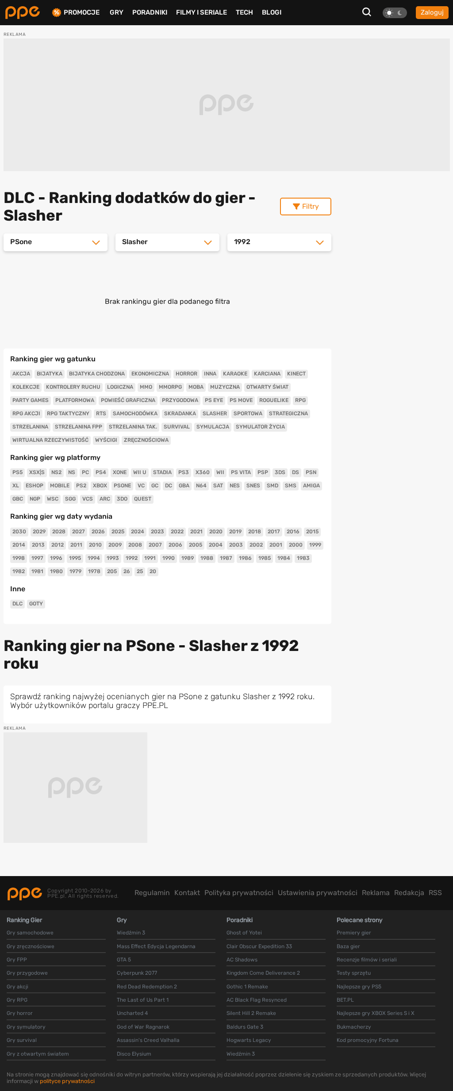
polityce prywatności (67, 1081)
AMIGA (311, 485)
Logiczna (120, 387)
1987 (226, 558)
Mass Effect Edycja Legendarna (156, 946)
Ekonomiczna (150, 374)
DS (295, 472)
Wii (220, 472)
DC (168, 485)
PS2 (81, 485)
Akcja (21, 374)
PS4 (101, 472)
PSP (262, 472)
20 (153, 571)
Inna (210, 374)
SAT (218, 485)
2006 (175, 545)
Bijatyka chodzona (97, 374)
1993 (113, 558)
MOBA (195, 387)
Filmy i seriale (201, 12)
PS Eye (214, 400)
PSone (122, 485)
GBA (184, 485)
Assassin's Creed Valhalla (148, 1040)
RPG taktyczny (68, 413)
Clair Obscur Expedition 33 (259, 946)
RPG (300, 400)
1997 (37, 558)
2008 (135, 545)
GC (154, 485)
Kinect (296, 374)
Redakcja (409, 892)
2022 (177, 531)
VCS (87, 499)
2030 (19, 531)
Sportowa (248, 413)
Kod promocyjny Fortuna (368, 1040)
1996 (56, 558)
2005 (195, 545)
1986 (245, 558)
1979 (75, 571)
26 (126, 571)
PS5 (17, 472)
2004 (216, 545)
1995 (75, 558)
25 (140, 571)
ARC (105, 499)
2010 (95, 545)
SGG (70, 499)
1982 (18, 571)
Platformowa (74, 400)
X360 (203, 472)
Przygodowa (180, 400)
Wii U (139, 472)
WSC (52, 499)
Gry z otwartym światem (38, 1054)
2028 (58, 531)
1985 (264, 558)
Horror (186, 374)
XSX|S (37, 472)
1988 (206, 558)
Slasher (215, 413)
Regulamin (152, 892)
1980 (56, 571)
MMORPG (170, 387)
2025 (117, 531)
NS (71, 472)
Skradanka (180, 413)
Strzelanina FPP (78, 427)
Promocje (82, 12)
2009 (115, 545)
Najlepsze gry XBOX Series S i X (376, 1013)
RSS (435, 892)
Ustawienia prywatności (317, 892)
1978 (94, 571)
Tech (244, 12)
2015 (312, 531)
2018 (254, 531)
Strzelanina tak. (133, 427)
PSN (311, 472)
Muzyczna (225, 387)
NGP (35, 499)
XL (15, 485)
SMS (290, 485)
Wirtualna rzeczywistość (50, 440)
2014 (18, 545)
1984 (283, 558)
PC (85, 472)
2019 (235, 531)
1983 (303, 558)
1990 (168, 558)
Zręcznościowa (146, 440)
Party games (30, 400)
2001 (275, 545)
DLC (17, 604)
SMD (272, 485)
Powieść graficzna (128, 400)
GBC (17, 499)
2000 (296, 545)
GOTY (36, 604)
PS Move (241, 400)
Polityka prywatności (238, 892)
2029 (39, 531)
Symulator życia (260, 427)
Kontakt (187, 892)
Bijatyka (49, 374)
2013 (38, 545)
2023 (157, 531)
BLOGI (271, 12)
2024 (137, 531)
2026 (98, 531)
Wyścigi (106, 440)
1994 (94, 558)
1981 (37, 571)
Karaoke (235, 374)
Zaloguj (432, 12)
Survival (177, 427)
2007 (155, 545)
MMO (146, 387)
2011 (76, 545)
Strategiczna (288, 413)
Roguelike (273, 400)
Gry (116, 12)
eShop (34, 485)
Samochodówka (135, 413)
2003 (236, 545)
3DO (122, 499)
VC (141, 485)
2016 (293, 531)
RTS (101, 413)
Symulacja (212, 427)
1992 (132, 558)
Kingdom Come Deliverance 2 (263, 973)
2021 (196, 531)
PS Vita (241, 472)
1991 (150, 558)
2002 (256, 545)
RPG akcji (26, 413)
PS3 (183, 472)
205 (112, 571)
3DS (280, 472)
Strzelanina (30, 427)
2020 (216, 531)
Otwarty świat (267, 387)
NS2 (56, 472)
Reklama (376, 892)
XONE (120, 472)
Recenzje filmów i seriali (367, 960)
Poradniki (149, 12)
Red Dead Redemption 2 (147, 987)
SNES (253, 485)
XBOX (100, 485)
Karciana (267, 374)
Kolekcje (25, 387)
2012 (57, 545)
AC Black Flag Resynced (256, 1000)
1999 (315, 545)
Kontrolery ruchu (73, 387)
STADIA (162, 472)
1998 (18, 558)
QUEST (142, 499)
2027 (78, 531)
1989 (187, 558)
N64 (201, 485)
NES (235, 485)
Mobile (59, 485)
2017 (274, 531)
